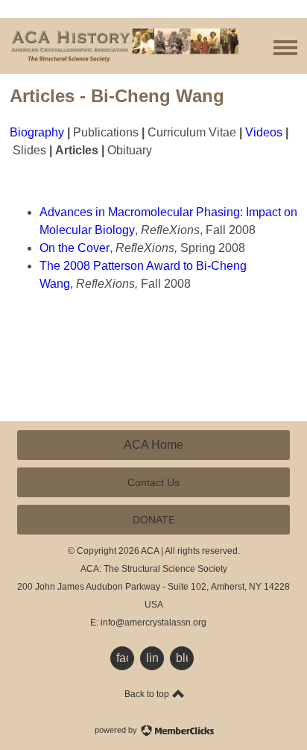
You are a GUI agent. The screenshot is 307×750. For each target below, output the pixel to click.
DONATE (154, 520)
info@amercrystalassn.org (153, 622)
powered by (117, 729)
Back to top (147, 694)
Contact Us (153, 482)
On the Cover (74, 248)
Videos (263, 132)
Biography (37, 132)
